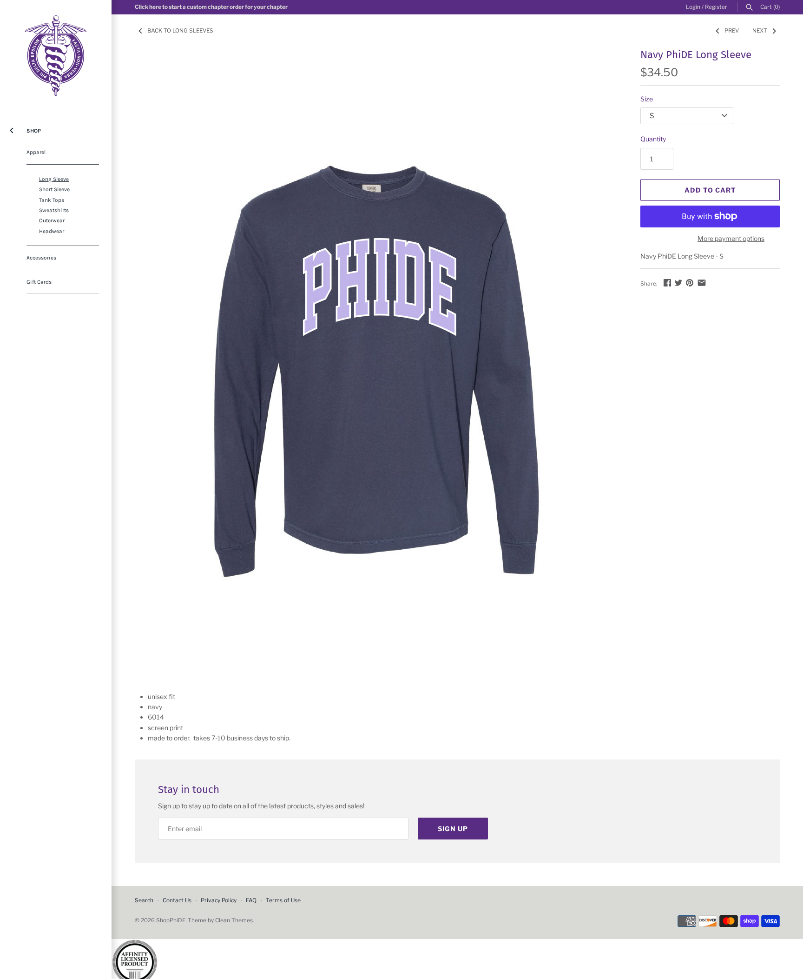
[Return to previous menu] (11, 128)
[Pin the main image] (689, 282)
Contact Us (177, 900)
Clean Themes (234, 920)
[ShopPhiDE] (56, 56)
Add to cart (710, 190)
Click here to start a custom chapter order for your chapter (211, 7)
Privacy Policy (219, 900)
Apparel (36, 152)
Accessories (41, 257)
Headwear (51, 231)
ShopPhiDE (170, 920)
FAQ (251, 900)
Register (716, 7)
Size (646, 99)
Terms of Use (283, 900)
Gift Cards (39, 282)
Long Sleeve (54, 179)
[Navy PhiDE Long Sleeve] (376, 362)
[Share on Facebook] (667, 282)
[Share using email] (701, 282)
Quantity (653, 139)
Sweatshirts (54, 210)
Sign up (453, 828)
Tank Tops (51, 200)
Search (144, 900)
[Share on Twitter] (678, 282)
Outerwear (52, 220)
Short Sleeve (54, 189)
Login (693, 7)
